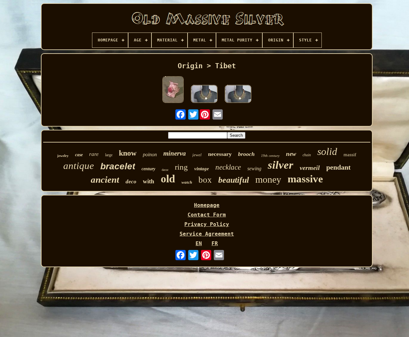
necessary (220, 154)
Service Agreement (207, 234)
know (127, 153)
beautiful (233, 180)
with (148, 181)
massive (305, 179)
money (268, 179)
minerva (174, 153)
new (291, 153)
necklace (228, 167)
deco (131, 182)
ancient (105, 179)
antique (78, 165)
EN (199, 243)
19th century (270, 156)
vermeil (310, 167)
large (108, 155)
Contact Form (207, 215)
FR (215, 243)
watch (186, 182)
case (79, 154)
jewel (197, 154)
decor (165, 170)
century (148, 168)
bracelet (117, 166)
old (168, 179)
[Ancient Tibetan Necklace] (204, 94)
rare (94, 154)
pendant (338, 167)
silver (280, 165)
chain (307, 155)
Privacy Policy (206, 224)
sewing (254, 168)
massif (349, 154)
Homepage (207, 205)
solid (327, 151)
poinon (150, 154)
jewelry (63, 156)
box (205, 180)
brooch (246, 154)
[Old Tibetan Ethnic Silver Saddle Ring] (173, 90)
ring (181, 167)
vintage (201, 168)
